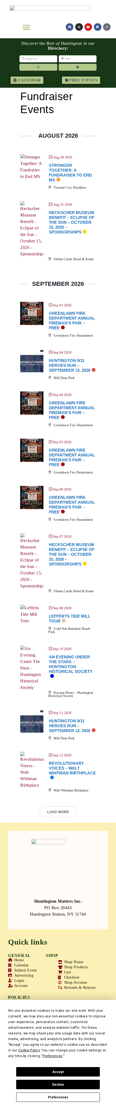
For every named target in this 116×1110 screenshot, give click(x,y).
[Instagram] (79, 27)
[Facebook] (69, 27)
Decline (58, 1085)
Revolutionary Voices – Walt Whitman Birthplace (72, 768)
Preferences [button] (53, 1056)
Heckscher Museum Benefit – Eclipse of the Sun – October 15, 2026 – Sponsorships (71, 222)
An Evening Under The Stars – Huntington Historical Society (71, 664)
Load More (58, 812)
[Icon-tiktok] (107, 27)
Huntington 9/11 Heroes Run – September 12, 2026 (69, 365)
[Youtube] (88, 27)
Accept (58, 1072)
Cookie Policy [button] (29, 1050)
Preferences (58, 1097)
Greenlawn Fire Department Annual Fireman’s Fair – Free (72, 320)
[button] (26, 27)
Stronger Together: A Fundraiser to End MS (70, 172)
